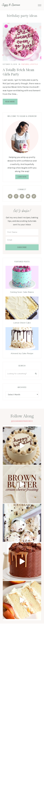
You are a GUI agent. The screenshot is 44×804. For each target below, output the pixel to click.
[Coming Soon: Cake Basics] (22, 278)
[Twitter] (10, 196)
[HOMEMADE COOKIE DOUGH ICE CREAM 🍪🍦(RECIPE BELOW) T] (22, 523)
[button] (39, 4)
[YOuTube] (28, 196)
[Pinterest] (16, 196)
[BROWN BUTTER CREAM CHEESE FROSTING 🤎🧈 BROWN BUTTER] (22, 484)
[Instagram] (22, 196)
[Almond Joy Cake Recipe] (22, 339)
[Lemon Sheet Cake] (22, 308)
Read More (10, 102)
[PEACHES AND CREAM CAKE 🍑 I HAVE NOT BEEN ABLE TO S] (22, 600)
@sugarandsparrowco (22, 421)
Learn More (22, 177)
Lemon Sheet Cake (22, 322)
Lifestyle (34, 64)
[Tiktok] (34, 196)
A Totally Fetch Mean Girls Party (18, 71)
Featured (25, 64)
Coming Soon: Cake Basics (22, 292)
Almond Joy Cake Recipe (22, 353)
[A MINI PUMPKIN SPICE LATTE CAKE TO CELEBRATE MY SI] (22, 446)
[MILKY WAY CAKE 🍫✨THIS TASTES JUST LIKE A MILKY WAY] (22, 561)
